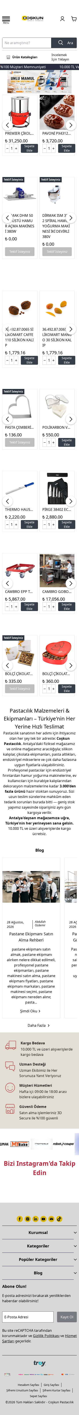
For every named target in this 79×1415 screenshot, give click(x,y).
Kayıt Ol (67, 1317)
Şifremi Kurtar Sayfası (56, 1390)
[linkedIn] (35, 1219)
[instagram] (28, 1219)
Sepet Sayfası (38, 1396)
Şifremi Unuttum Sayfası (22, 1390)
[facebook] (20, 1219)
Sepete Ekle (29, 148)
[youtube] (43, 1219)
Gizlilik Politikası (46, 1335)
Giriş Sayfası (51, 1385)
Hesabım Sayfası (28, 1385)
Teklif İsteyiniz (19, 251)
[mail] (51, 1219)
